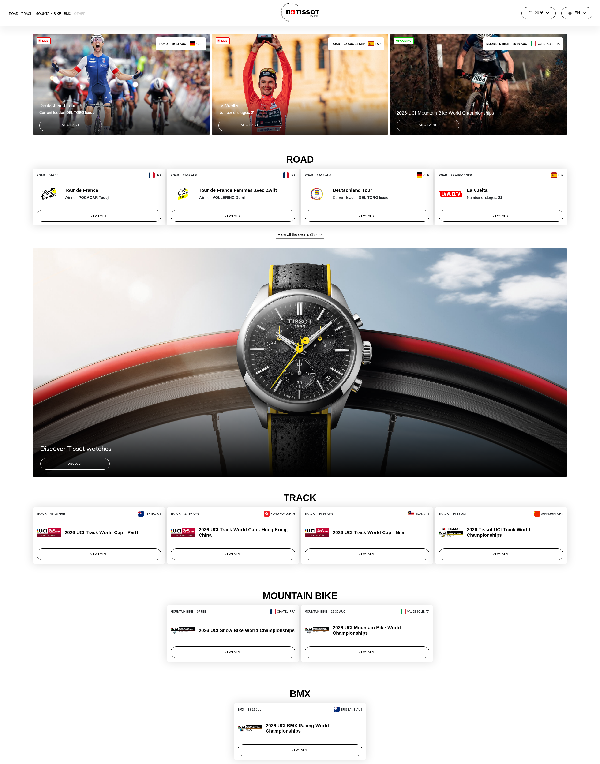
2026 (539, 13)
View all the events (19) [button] (297, 234)
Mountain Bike (48, 13)
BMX (67, 13)
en (577, 13)
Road (13, 13)
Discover (75, 463)
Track (26, 13)
